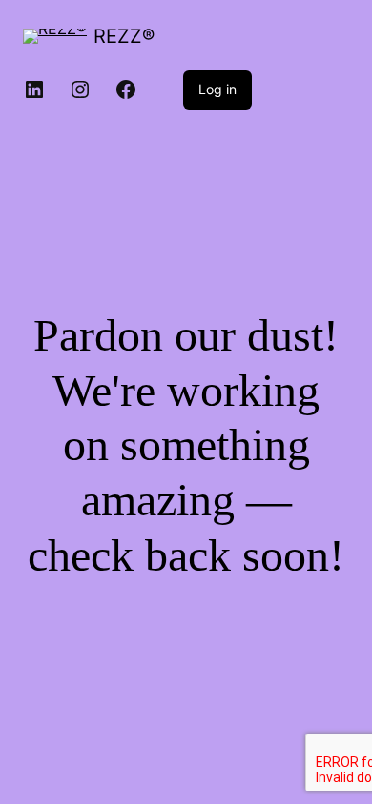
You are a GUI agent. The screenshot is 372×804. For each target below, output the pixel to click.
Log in (217, 89)
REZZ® (124, 36)
